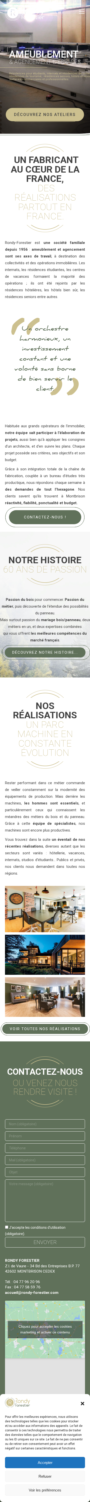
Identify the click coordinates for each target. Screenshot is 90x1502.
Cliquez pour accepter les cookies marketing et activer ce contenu (45, 1329)
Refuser (45, 1476)
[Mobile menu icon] (81, 11)
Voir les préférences (45, 1490)
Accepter (45, 1462)
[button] (82, 1403)
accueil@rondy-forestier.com (31, 1292)
